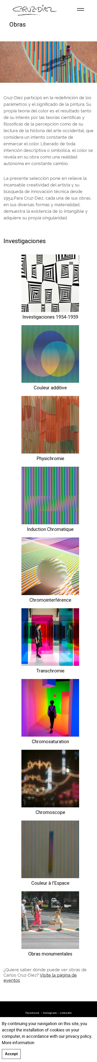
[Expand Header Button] (80, 9)
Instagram (50, 1013)
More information (18, 1043)
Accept (11, 1054)
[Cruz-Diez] (35, 9)
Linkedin (66, 1013)
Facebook (32, 1013)
